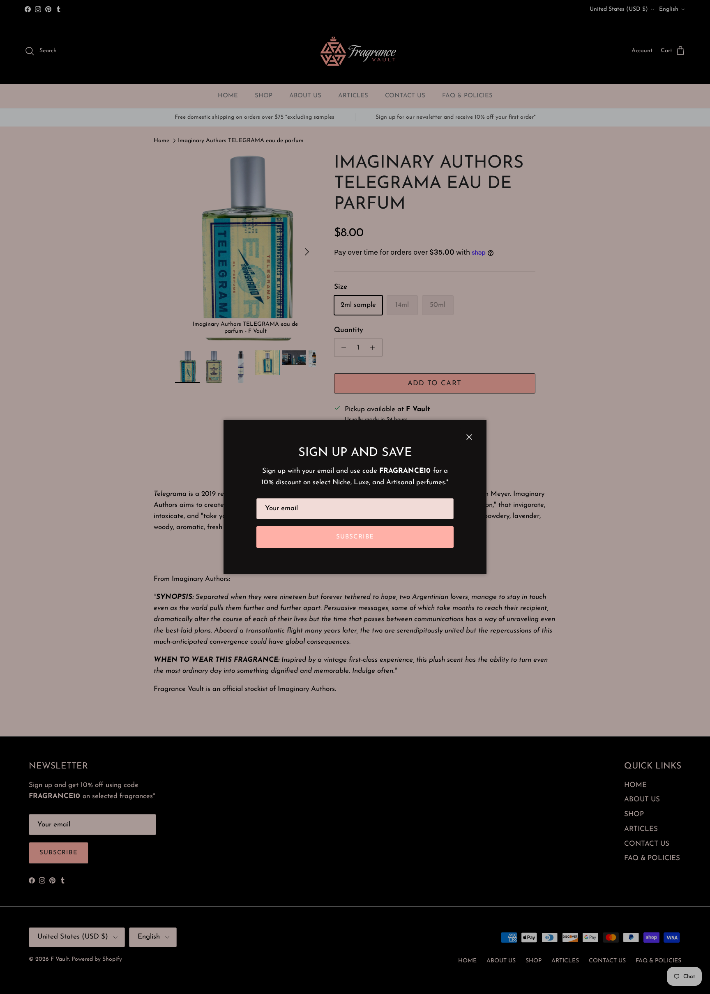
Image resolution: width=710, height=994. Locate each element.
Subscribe (355, 537)
